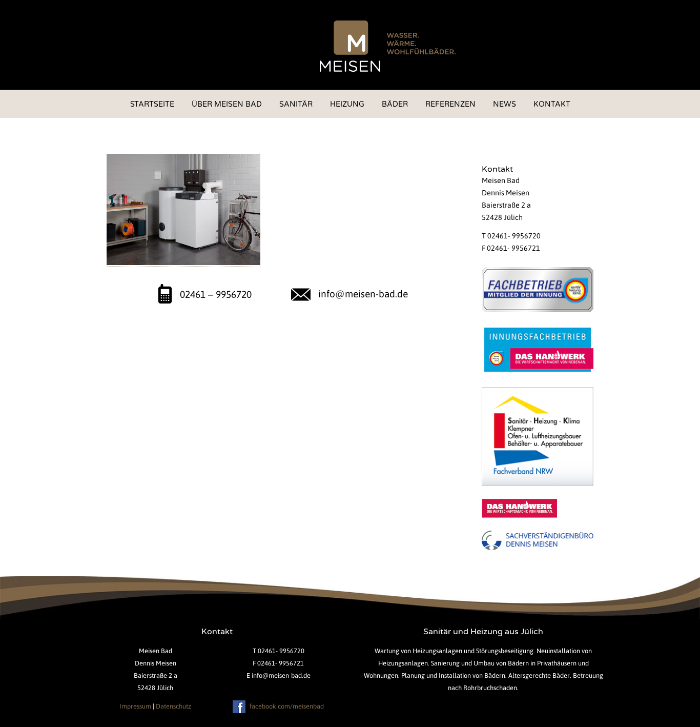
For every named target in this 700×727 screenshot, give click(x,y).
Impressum (135, 706)
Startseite (152, 104)
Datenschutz (173, 706)
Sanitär (296, 104)
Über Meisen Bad (227, 104)
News (504, 104)
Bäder (395, 104)
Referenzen (450, 104)
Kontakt (551, 104)
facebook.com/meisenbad (286, 706)
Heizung (347, 104)
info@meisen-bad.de (363, 293)
